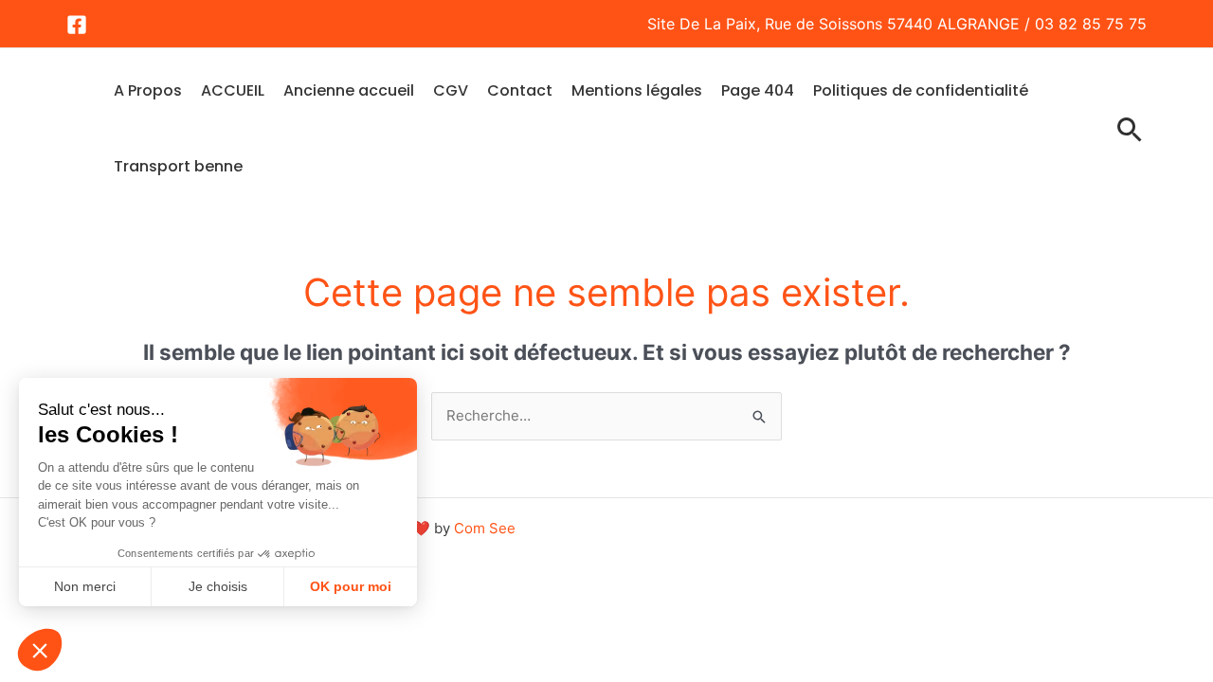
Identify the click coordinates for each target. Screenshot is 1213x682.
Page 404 (757, 90)
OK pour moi (350, 586)
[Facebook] (76, 24)
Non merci (85, 586)
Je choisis (218, 586)
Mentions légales (636, 90)
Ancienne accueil (348, 90)
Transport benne (178, 166)
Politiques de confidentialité (920, 90)
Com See (485, 528)
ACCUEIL (232, 90)
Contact (519, 90)
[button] (40, 650)
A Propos (148, 90)
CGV (450, 90)
